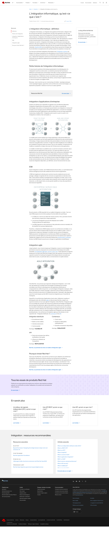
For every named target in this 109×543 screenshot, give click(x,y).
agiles (47, 300)
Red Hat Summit (66, 519)
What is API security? (63, 463)
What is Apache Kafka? (63, 468)
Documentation (88, 2)
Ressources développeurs (25, 494)
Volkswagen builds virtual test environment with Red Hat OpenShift (30, 461)
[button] (68, 21)
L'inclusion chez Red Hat (51, 519)
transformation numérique (64, 237)
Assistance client (23, 492)
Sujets (30, 9)
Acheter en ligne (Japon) (42, 492)
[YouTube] (76, 481)
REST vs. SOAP (61, 459)
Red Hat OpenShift (5, 492)
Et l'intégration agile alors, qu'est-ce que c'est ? (46, 251)
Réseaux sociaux (58, 494)
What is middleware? (63, 465)
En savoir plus (65, 93)
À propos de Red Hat (10, 519)
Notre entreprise (76, 498)
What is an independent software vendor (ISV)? (69, 446)
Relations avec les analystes (78, 505)
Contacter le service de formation (61, 492)
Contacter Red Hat (33, 519)
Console (82, 2)
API (60, 313)
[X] (82, 481)
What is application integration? (65, 457)
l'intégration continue (62, 51)
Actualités (92, 498)
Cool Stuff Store (59, 519)
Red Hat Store (40, 491)
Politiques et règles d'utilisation (33, 524)
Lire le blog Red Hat (41, 519)
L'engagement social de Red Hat (96, 502)
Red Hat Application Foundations (21, 455)
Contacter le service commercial (61, 489)
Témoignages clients (77, 502)
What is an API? (61, 450)
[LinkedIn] (73, 481)
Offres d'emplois (93, 505)
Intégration (35, 9)
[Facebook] (79, 481)
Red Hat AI (4, 489)
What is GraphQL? (62, 452)
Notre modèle (75, 500)
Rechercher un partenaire (25, 496)
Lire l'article (16, 423)
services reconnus (79, 494)
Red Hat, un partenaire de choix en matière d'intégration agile (45, 347)
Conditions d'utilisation (22, 524)
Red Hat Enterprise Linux (7, 491)
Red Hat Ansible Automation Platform (9, 494)
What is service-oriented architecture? (67, 461)
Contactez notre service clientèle (61, 491)
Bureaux (27, 519)
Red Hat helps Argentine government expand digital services (28, 467)
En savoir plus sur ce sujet (64, 471)
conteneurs (53, 313)
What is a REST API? (63, 448)
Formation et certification (25, 489)
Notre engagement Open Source (96, 500)
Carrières (16, 519)
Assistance (95, 2)
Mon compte (22, 491)
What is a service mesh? (63, 454)
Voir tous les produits (6, 496)
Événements (22, 519)
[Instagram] (85, 481)
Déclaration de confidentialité (12, 524)
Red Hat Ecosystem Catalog (25, 498)
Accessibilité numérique (44, 524)
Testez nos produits (41, 489)
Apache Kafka (38, 47)
